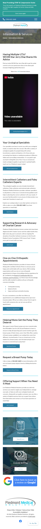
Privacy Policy (11, 510)
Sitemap (18, 510)
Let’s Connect (10, 405)
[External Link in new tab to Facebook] (20, 521)
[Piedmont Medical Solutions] (20, 25)
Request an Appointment (13, 309)
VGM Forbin (31, 516)
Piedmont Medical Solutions (20, 514)
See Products (10, 212)
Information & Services (16, 38)
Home (5, 38)
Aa (30, 523)
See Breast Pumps (11, 346)
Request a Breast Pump (12, 370)
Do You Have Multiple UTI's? (20, 131)
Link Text (20, 432)
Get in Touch (10, 245)
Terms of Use (26, 510)
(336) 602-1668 (11, 19)
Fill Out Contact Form (12, 168)
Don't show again (20, 13)
